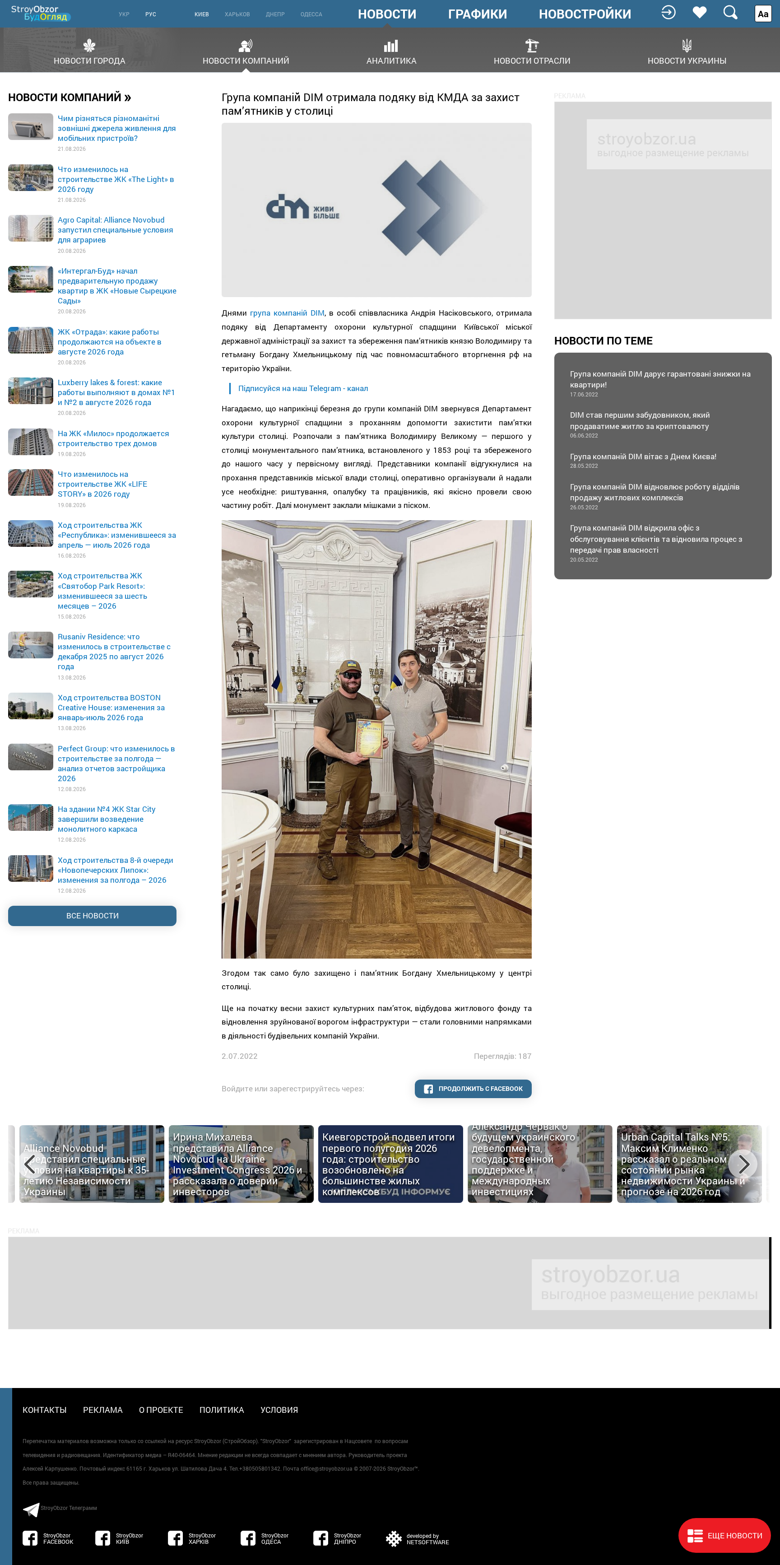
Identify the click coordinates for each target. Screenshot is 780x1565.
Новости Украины (687, 60)
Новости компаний (246, 60)
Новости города (89, 60)
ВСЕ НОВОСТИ (92, 915)
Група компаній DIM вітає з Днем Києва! (643, 460)
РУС (150, 14)
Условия (279, 1409)
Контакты (45, 1409)
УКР (124, 14)
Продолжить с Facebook (480, 1088)
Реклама (103, 1409)
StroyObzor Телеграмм (69, 1507)
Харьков (237, 14)
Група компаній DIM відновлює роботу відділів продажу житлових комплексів (655, 496)
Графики (477, 14)
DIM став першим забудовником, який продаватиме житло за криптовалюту (640, 424)
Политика (222, 1409)
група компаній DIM (287, 312)
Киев (202, 14)
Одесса (311, 14)
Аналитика (392, 60)
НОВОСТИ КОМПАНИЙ (70, 96)
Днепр (275, 14)
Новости (387, 14)
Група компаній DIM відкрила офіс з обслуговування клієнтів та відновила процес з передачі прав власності (656, 542)
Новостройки (585, 14)
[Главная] (42, 13)
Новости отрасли (532, 60)
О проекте (161, 1409)
